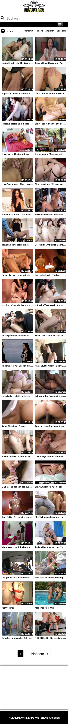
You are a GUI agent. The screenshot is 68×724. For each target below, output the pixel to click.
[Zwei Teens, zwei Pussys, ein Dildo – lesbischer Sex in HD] (50, 321)
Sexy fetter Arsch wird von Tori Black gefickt (25, 517)
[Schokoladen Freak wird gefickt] (50, 382)
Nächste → (39, 653)
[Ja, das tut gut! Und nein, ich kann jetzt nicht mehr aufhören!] (17, 261)
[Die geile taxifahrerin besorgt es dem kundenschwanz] (17, 563)
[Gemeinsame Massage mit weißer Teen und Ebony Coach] (50, 140)
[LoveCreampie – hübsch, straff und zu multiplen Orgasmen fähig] (17, 170)
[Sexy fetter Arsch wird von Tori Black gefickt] (17, 503)
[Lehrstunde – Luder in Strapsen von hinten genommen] (50, 79)
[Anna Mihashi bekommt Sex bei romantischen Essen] (50, 49)
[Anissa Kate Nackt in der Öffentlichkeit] (50, 351)
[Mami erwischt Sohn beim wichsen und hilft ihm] (17, 533)
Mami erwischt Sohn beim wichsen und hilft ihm (26, 547)
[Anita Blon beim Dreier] (17, 412)
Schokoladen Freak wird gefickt (51, 396)
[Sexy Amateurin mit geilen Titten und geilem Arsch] (50, 472)
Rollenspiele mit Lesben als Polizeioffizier (23, 365)
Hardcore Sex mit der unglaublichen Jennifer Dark (28, 305)
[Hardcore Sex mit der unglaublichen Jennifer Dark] (17, 291)
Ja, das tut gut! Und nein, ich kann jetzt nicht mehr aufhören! (33, 275)
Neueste (39, 30)
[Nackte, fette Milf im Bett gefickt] (17, 382)
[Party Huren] (17, 593)
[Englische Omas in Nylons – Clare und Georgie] (17, 79)
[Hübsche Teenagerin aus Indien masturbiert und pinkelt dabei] (50, 291)
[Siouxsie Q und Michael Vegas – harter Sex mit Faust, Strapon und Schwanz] (50, 170)
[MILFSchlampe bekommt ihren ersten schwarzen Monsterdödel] (50, 503)
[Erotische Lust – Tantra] (50, 261)
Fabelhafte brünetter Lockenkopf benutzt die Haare (29, 214)
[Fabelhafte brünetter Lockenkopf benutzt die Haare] (17, 200)
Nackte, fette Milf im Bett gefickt (19, 396)
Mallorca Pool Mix (44, 607)
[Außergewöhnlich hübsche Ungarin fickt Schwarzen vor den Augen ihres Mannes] (17, 321)
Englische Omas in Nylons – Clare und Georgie (25, 93)
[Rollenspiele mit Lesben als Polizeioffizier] (17, 351)
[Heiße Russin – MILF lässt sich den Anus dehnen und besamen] (17, 49)
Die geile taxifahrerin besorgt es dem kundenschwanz (30, 577)
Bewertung (61, 30)
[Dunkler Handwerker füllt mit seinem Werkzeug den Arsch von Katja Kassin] (17, 624)
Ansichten (50, 30)
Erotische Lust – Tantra (47, 275)
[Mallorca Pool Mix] (50, 593)
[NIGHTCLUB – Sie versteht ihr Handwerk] (50, 624)
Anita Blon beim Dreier (13, 426)
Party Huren (8, 607)
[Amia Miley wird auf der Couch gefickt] (50, 533)
